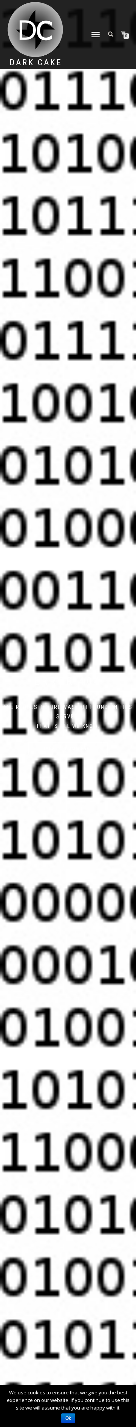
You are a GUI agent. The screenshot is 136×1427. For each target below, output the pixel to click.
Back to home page (68, 748)
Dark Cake (35, 62)
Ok (68, 1418)
